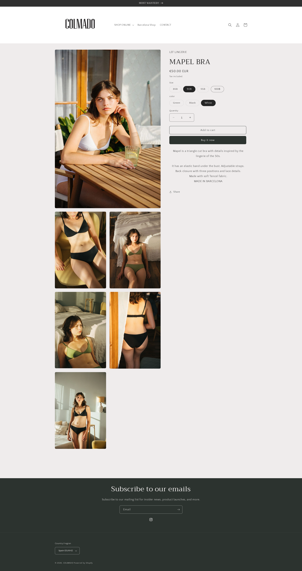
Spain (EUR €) (66, 550)
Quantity (173, 110)
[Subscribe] (178, 509)
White (208, 102)
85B (177, 90)
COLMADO (68, 563)
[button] (124, 25)
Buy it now (208, 140)
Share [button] (176, 192)
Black (194, 103)
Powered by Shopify (83, 563)
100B (217, 89)
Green (178, 103)
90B (189, 89)
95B (205, 90)
